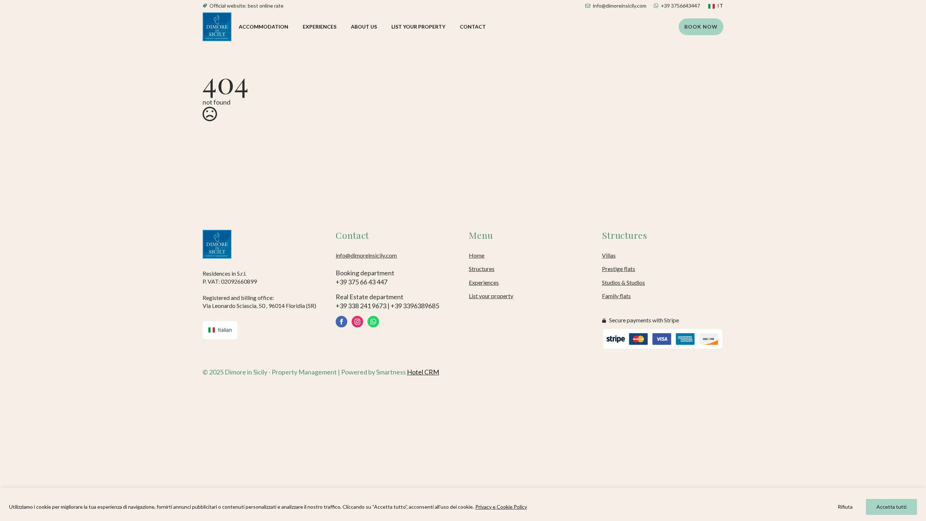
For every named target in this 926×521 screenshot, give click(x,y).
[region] (463, 504)
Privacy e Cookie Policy (501, 507)
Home (476, 255)
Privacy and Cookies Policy (689, 371)
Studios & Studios (623, 282)
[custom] (373, 321)
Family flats (616, 295)
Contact (473, 27)
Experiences (319, 27)
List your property (418, 27)
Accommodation (263, 27)
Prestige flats (618, 268)
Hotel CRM (423, 372)
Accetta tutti (891, 507)
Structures (481, 268)
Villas (609, 255)
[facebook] (341, 321)
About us (364, 27)
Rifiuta (845, 507)
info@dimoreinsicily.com (366, 255)
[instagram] (357, 321)
